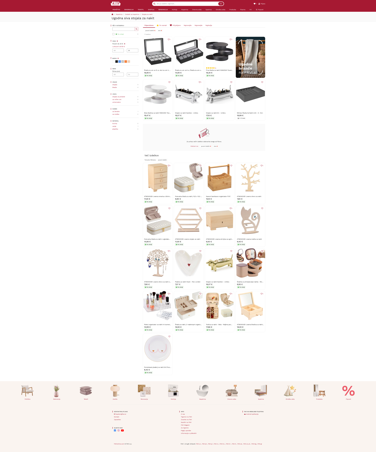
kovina (114, 123)
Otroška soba (290, 399)
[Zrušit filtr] (124, 43)
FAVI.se (240, 444)
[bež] (128, 61)
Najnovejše (188, 25)
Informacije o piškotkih (189, 433)
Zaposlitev (117, 419)
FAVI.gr (260, 444)
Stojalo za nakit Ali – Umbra (215, 113)
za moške (115, 114)
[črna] (116, 61)
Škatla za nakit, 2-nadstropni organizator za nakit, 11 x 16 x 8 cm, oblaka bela (201, 324)
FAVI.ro (216, 444)
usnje (114, 126)
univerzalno (116, 102)
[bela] (113, 61)
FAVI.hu (222, 444)
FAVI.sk (204, 444)
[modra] (119, 61)
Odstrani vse (194, 146)
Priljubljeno (177, 25)
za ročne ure (116, 99)
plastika (115, 129)
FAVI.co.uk (247, 444)
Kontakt (116, 417)
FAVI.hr (228, 444)
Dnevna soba (231, 399)
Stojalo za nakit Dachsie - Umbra (186, 113)
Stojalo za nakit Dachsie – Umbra (217, 282)
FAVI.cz (198, 444)
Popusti (348, 399)
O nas (183, 414)
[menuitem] (116, 9)
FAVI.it (234, 444)
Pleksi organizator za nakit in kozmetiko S (158, 324)
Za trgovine (184, 428)
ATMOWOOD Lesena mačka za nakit (249, 239)
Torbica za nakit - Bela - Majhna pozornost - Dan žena (225, 324)
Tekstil (86, 399)
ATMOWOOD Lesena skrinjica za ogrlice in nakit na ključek (226, 239)
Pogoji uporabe (186, 430)
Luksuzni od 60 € (118, 46)
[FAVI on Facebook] (115, 430)
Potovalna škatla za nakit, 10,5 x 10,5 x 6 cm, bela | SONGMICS (196, 196)
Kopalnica (119, 14)
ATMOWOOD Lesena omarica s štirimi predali (159, 196)
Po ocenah (163, 25)
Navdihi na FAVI (186, 422)
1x (215, 68)
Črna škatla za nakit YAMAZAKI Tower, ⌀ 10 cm (222, 70)
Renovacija (144, 399)
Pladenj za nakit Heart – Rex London (187, 282)
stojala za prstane (118, 97)
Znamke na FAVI (186, 419)
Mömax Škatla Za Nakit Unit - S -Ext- (250, 113)
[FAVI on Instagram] (118, 430)
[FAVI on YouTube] (122, 430)
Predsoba (319, 399)
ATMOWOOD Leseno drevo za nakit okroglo (159, 282)
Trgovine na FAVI (186, 417)
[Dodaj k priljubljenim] (169, 82)
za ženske (116, 111)
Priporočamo (149, 25)
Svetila (115, 399)
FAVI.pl (210, 444)
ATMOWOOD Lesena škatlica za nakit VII (251, 324)
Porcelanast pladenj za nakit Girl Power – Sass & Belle (163, 367)
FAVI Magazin (185, 425)
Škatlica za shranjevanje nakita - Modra (250, 282)
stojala (114, 85)
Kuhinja (173, 399)
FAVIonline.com (119, 444)
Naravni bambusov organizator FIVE (218, 196)
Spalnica (261, 399)
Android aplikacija (252, 414)
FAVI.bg (254, 444)
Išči (221, 4)
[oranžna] (125, 61)
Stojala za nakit (147, 14)
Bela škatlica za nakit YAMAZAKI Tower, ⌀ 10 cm (160, 113)
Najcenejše (198, 25)
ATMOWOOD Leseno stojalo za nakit (187, 239)
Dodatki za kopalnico (132, 14)
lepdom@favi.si (121, 414)
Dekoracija (56, 399)
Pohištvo (27, 399)
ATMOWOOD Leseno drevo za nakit (249, 196)
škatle (114, 87)
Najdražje (209, 25)
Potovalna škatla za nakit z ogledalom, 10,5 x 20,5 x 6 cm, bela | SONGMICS (170, 239)
